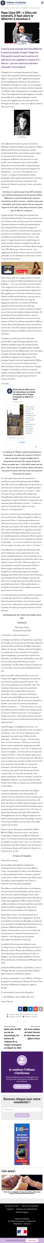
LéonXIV (34, 1017)
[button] (20, 1009)
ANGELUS (28, 1017)
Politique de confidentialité (26, 1209)
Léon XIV (19, 1017)
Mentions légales (22, 1212)
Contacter (10, 1209)
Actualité (12, 1017)
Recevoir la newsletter (30, 1206)
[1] (18, 706)
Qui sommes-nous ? (12, 1206)
